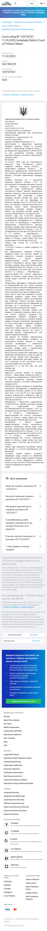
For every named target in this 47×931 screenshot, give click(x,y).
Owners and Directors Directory (16, 807)
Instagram (8, 892)
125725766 (33, 635)
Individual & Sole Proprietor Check (17, 758)
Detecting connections (13, 776)
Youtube (7, 889)
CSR (5, 745)
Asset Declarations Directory (15, 811)
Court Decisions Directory (14, 800)
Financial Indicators (12, 769)
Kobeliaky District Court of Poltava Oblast (18, 29)
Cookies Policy (32, 893)
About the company (11, 720)
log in (32, 3)
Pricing (7, 716)
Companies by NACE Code (14, 796)
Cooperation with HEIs (13, 731)
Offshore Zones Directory (14, 803)
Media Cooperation (11, 727)
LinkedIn (7, 885)
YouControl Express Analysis (15, 780)
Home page (6, 22)
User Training (9, 738)
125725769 (35, 641)
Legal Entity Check (11, 754)
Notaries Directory (11, 814)
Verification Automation (13, 773)
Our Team (8, 724)
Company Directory (11, 792)
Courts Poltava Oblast (10, 26)
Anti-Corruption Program (32, 897)
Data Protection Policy (32, 888)
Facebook (8, 881)
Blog (6, 742)
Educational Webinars (13, 735)
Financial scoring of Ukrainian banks (18, 783)
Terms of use (31, 883)
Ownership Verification (13, 765)
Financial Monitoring (12, 762)
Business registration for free (23, 701)
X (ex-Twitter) (9, 896)
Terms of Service (32, 879)
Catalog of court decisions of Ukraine (28, 22)
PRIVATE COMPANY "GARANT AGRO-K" (19, 95)
